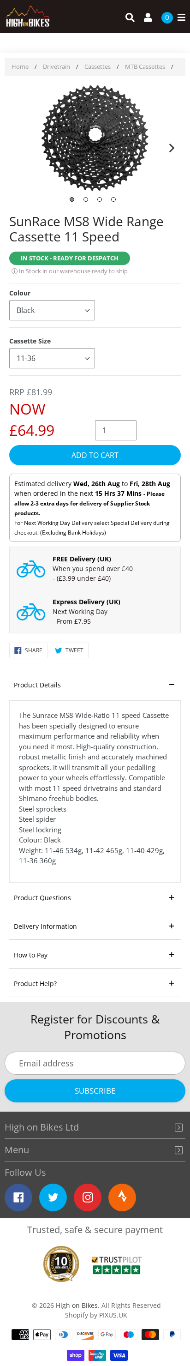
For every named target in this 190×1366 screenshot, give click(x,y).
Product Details (37, 684)
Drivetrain (56, 66)
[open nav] (179, 17)
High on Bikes (77, 1305)
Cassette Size (30, 341)
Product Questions (42, 897)
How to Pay (31, 955)
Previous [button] (18, 145)
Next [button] (171, 145)
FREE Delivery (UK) (82, 558)
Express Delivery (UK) (86, 601)
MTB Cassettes (145, 66)
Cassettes (97, 66)
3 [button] (99, 199)
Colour (19, 293)
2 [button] (85, 199)
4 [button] (113, 199)
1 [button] (72, 199)
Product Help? (35, 983)
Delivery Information (45, 926)
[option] (95, 139)
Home (20, 66)
